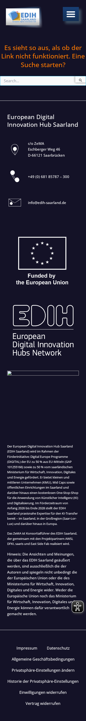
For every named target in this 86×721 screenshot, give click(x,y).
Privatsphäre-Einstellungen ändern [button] (43, 670)
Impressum (26, 648)
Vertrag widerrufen (43, 703)
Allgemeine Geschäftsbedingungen (43, 659)
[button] (71, 14)
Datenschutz (58, 648)
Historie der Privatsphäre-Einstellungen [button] (43, 681)
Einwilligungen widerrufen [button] (43, 692)
